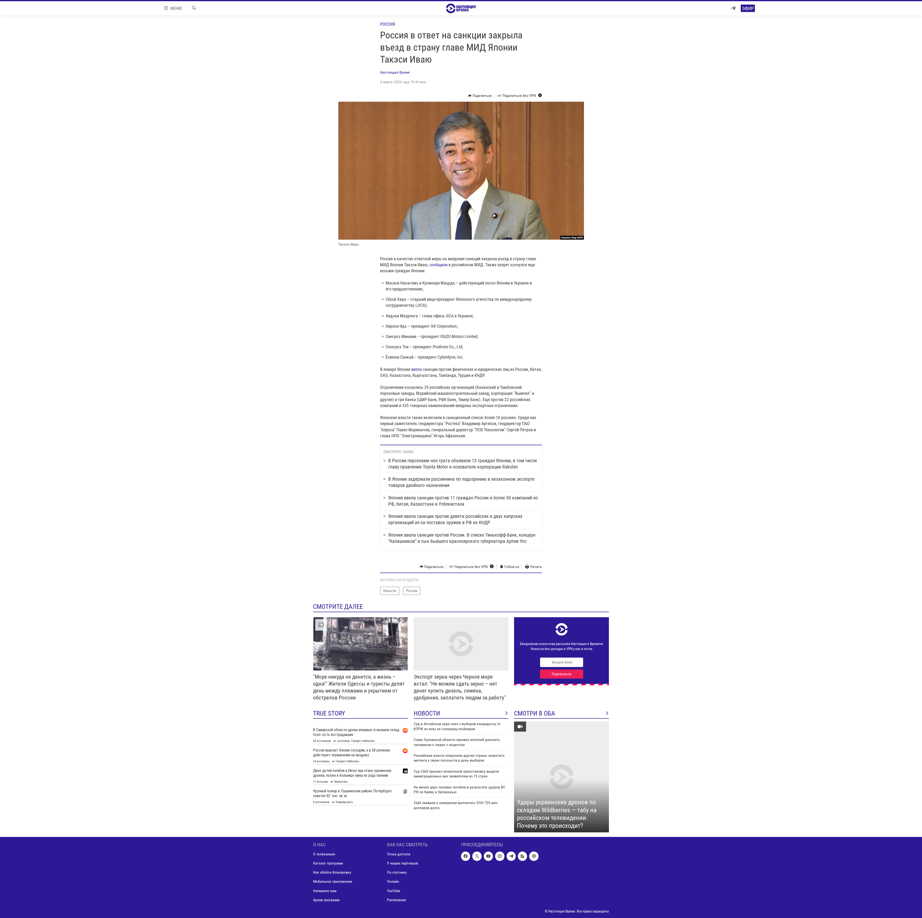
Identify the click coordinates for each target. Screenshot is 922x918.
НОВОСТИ (427, 713)
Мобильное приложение (332, 881)
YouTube (393, 890)
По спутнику (397, 872)
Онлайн (393, 881)
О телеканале (324, 854)
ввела (416, 369)
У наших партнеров (402, 863)
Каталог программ (328, 863)
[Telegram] (733, 8)
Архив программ (326, 900)
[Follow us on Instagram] (499, 856)
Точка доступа (398, 854)
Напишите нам (324, 890)
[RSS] (522, 856)
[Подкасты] (533, 856)
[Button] (480, 96)
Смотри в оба (534, 713)
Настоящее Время (395, 72)
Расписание (396, 900)
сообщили (439, 264)
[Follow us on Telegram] (511, 856)
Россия (387, 24)
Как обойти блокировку (332, 872)
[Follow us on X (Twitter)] (476, 856)
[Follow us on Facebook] (465, 856)
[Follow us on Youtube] (488, 856)
